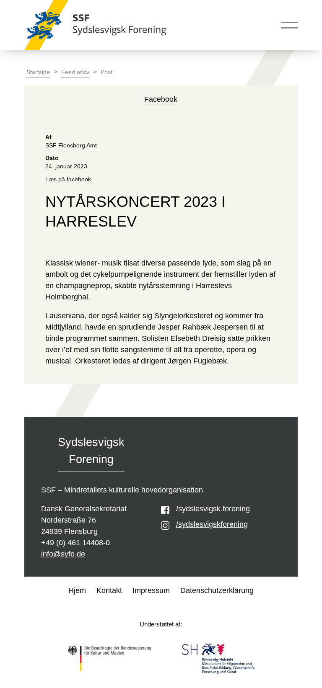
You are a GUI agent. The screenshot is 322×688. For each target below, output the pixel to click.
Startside (38, 72)
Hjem (77, 590)
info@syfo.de (63, 554)
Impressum (151, 590)
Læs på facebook (68, 179)
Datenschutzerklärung (217, 590)
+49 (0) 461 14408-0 (75, 543)
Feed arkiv (75, 72)
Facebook (160, 99)
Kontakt (109, 590)
